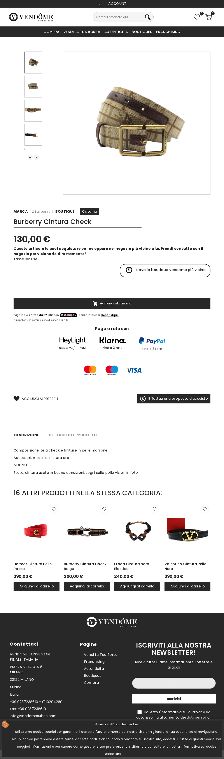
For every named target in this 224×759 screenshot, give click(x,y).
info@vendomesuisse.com (33, 715)
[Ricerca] (152, 17)
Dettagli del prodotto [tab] (73, 435)
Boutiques (142, 31)
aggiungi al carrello (36, 586)
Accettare (113, 754)
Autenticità (116, 31)
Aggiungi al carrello (112, 303)
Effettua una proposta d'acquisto (178, 398)
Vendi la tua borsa (81, 31)
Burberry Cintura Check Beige (85, 566)
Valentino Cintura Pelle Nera (185, 566)
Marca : (22, 211)
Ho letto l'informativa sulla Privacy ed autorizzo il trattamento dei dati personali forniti (173, 717)
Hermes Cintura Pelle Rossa (33, 566)
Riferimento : (66, 212)
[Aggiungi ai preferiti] (54, 509)
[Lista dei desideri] (197, 17)
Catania (89, 211)
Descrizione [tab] (26, 435)
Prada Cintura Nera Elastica (131, 566)
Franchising (168, 31)
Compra (51, 31)
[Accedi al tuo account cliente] (117, 3)
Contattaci (24, 644)
